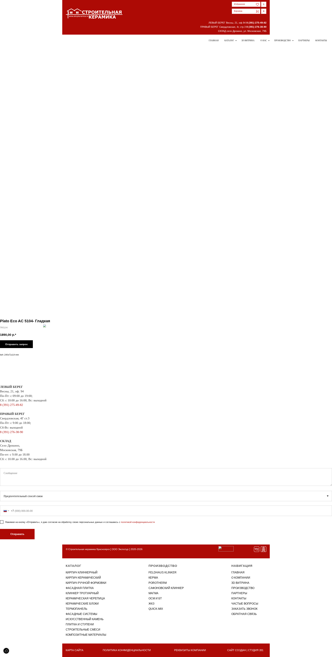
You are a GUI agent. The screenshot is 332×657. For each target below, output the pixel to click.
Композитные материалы (86, 634)
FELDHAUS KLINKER (163, 572)
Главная (214, 40)
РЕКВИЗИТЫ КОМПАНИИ (190, 650)
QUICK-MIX (156, 608)
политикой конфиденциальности (138, 522)
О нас (263, 40)
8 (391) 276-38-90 (256, 26)
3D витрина (248, 40)
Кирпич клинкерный (82, 572)
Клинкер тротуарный (82, 593)
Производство (282, 40)
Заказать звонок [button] (244, 608)
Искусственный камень (85, 619)
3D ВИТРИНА (240, 582)
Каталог (229, 40)
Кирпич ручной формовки (86, 582)
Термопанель (76, 608)
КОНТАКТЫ (238, 598)
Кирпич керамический (83, 577)
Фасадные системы (81, 614)
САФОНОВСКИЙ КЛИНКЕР (166, 588)
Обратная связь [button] (244, 614)
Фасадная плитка (80, 588)
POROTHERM (158, 582)
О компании (240, 577)
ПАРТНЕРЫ (239, 593)
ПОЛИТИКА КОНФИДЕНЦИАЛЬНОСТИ (127, 650)
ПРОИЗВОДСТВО (242, 588)
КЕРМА (153, 577)
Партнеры (304, 40)
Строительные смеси (83, 629)
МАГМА (153, 593)
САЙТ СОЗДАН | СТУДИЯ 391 (245, 650)
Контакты (321, 40)
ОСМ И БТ (155, 598)
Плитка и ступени (80, 624)
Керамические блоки (82, 603)
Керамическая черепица (85, 598)
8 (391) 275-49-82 (256, 22)
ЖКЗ (151, 603)
